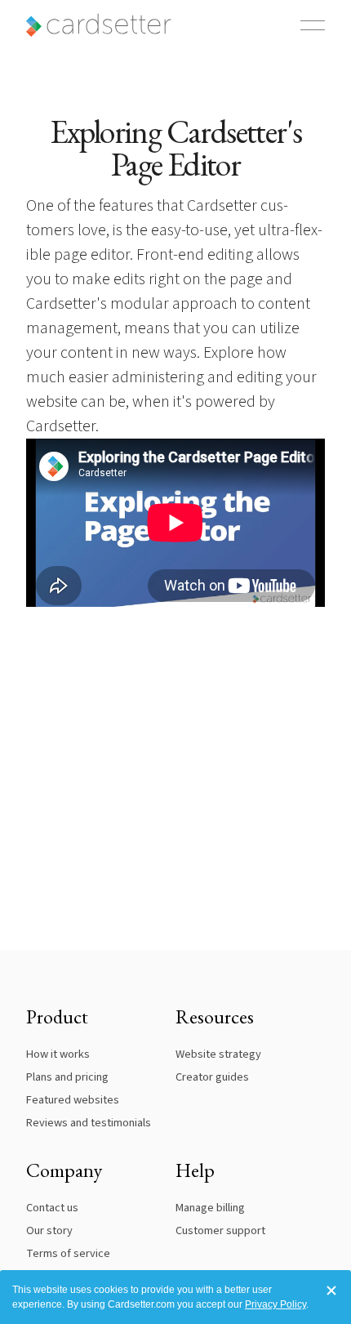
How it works (58, 1054)
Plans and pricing (67, 1077)
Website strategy (218, 1054)
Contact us (52, 1207)
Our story (49, 1230)
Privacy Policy (275, 1304)
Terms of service (68, 1253)
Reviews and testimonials (88, 1122)
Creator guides (212, 1077)
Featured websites (72, 1099)
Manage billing (210, 1207)
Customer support (220, 1230)
